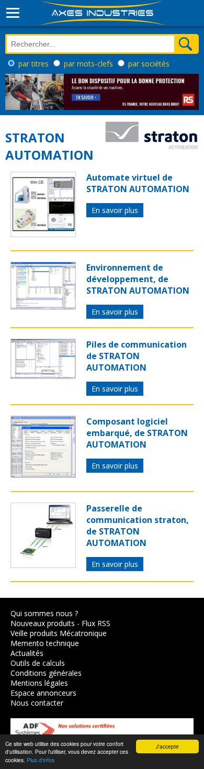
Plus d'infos (40, 760)
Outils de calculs (37, 663)
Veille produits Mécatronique (58, 633)
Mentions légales (39, 683)
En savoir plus (115, 210)
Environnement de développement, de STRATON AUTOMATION (137, 279)
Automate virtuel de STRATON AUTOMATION (137, 183)
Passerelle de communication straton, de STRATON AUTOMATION (137, 526)
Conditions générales (46, 673)
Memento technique (44, 643)
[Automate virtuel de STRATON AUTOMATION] (43, 234)
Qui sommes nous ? (44, 613)
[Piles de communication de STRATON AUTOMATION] (43, 376)
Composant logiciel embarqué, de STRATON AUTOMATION (137, 433)
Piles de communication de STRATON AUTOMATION (136, 356)
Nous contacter (36, 703)
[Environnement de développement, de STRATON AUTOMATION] (43, 307)
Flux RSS (96, 623)
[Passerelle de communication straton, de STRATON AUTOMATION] (43, 565)
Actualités (26, 653)
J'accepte (167, 746)
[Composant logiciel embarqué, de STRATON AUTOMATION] (43, 475)
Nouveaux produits (42, 623)
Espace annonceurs (43, 693)
